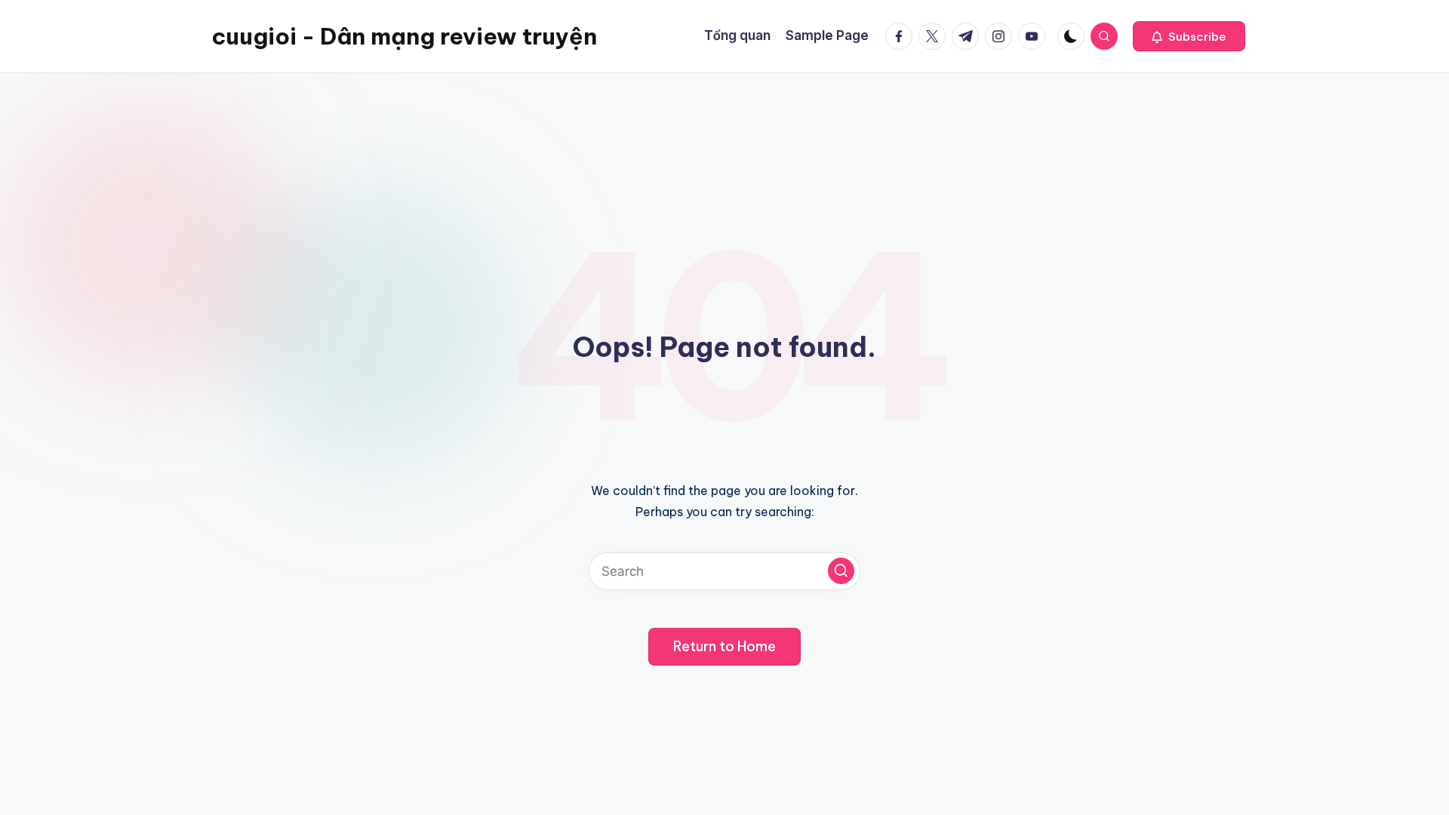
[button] (1189, 36)
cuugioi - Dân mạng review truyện (404, 36)
